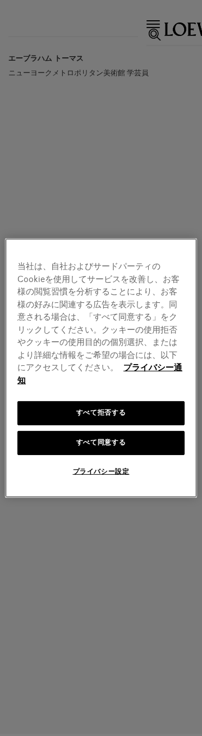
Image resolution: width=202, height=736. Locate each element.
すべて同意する (101, 442)
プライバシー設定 (101, 472)
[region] (101, 368)
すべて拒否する (101, 413)
